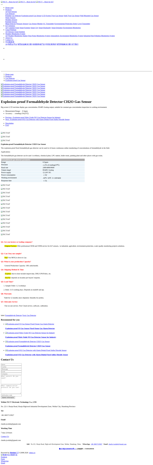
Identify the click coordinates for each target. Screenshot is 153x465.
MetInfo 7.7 (14, 453)
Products (8, 76)
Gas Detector (10, 78)
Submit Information (8, 397)
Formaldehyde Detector (13, 315)
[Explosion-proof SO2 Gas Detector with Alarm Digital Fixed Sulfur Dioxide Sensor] (36, 350)
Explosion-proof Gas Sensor (15, 80)
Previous (33, 117)
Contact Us (5, 436)
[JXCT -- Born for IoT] (76, 2)
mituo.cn (32, 453)
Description (9, 123)
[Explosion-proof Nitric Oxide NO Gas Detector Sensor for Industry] (30, 333)
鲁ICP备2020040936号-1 (67, 449)
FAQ (7, 125)
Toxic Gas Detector (29, 315)
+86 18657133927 (96, 444)
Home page (9, 8)
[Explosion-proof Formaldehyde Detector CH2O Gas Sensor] (27, 341)
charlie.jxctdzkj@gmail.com (117, 444)
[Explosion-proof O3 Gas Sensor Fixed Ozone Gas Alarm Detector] (29, 324)
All (6, 12)
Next (37, 119)
